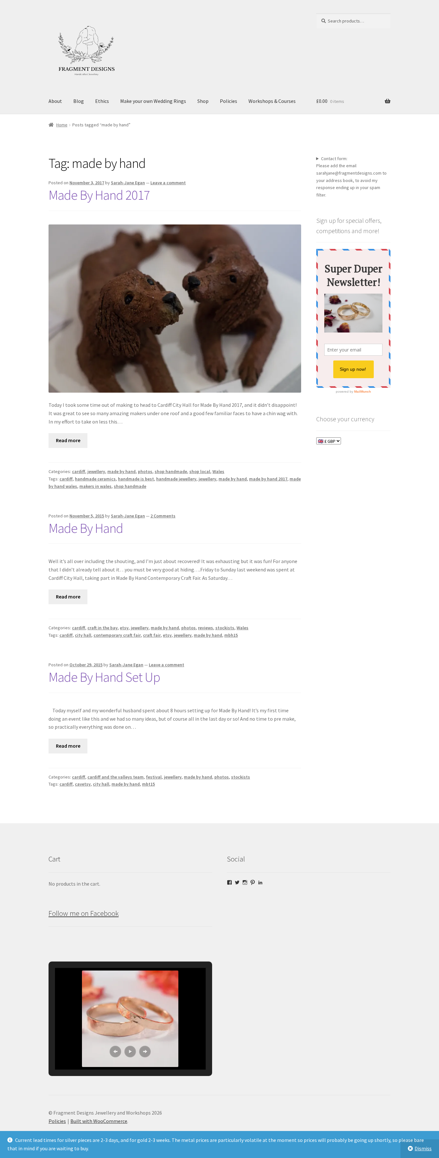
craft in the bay (102, 628)
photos (145, 471)
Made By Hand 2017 (99, 195)
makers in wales (95, 486)
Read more (68, 440)
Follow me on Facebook (84, 913)
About (55, 101)
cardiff (78, 471)
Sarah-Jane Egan (128, 183)
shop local (199, 471)
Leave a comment (168, 183)
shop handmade (171, 471)
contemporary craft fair (117, 635)
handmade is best (136, 479)
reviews (205, 628)
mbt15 (148, 784)
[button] (115, 1051)
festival (154, 777)
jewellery (96, 471)
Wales (218, 471)
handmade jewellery (176, 479)
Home (61, 125)
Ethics (102, 101)
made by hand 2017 (268, 479)
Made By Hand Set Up (104, 677)
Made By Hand (86, 528)
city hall (83, 635)
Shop (203, 101)
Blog (78, 101)
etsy (124, 628)
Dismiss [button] (423, 1148)
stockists (224, 628)
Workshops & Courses (272, 101)
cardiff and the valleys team (115, 777)
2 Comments (162, 516)
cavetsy (83, 784)
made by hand (121, 471)
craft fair (152, 635)
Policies (228, 101)
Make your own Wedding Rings (153, 101)
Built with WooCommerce (98, 1121)
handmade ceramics (95, 479)
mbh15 (231, 635)
